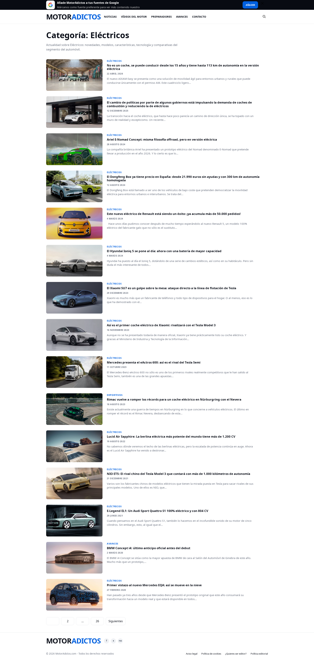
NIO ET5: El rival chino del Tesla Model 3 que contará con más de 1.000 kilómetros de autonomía (178, 474)
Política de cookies (211, 653)
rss (120, 640)
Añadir (250, 5)
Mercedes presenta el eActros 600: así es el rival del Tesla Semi (153, 362)
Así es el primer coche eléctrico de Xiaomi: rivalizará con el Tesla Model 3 (161, 325)
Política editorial (259, 653)
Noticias (110, 16)
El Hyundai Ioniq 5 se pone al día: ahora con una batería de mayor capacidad (164, 251)
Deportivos (115, 395)
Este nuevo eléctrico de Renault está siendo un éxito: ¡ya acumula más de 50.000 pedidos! (174, 214)
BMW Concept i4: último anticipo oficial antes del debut (148, 548)
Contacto (199, 16)
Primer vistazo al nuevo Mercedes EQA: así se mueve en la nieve (154, 585)
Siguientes (115, 621)
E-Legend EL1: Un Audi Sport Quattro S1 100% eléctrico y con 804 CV (157, 511)
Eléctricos (114, 60)
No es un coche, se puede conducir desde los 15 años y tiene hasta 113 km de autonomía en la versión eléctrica (183, 67)
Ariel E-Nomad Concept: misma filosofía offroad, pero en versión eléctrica (162, 139)
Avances (182, 16)
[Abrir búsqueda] (264, 16)
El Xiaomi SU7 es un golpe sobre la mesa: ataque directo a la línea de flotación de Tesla (171, 288)
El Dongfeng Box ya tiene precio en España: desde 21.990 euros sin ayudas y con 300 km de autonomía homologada (183, 178)
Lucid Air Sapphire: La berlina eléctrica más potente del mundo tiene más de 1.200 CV (171, 436)
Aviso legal (191, 653)
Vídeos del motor (134, 16)
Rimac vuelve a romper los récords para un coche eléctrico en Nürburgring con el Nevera (174, 399)
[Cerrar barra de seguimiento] (264, 5)
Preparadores (161, 16)
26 (97, 621)
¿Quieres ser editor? (236, 653)
